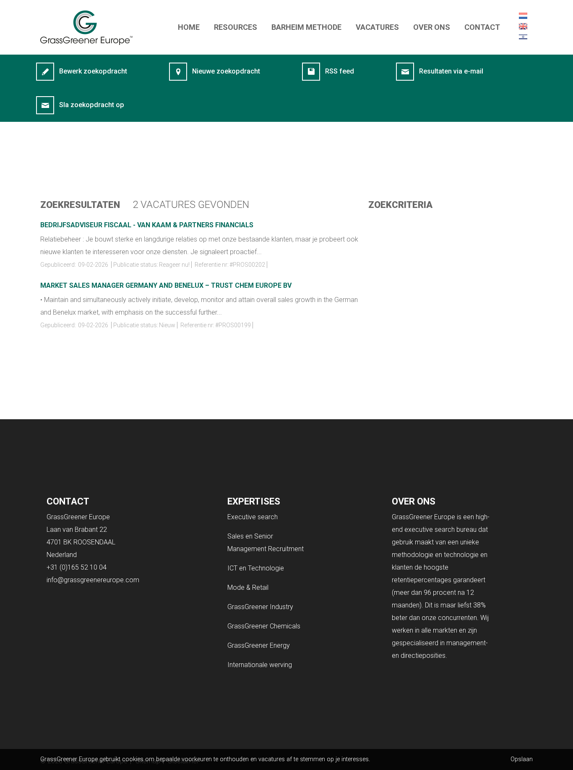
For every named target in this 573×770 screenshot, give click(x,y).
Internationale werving (259, 665)
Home (189, 27)
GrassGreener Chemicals (263, 626)
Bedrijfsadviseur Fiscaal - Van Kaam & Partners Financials (146, 225)
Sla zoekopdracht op (91, 105)
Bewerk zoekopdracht (93, 71)
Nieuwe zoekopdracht (226, 71)
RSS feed (339, 71)
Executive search (252, 517)
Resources (235, 27)
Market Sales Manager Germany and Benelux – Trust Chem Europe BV (166, 285)
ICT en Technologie (255, 568)
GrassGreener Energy (258, 645)
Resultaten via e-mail (451, 71)
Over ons (431, 27)
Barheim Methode (306, 27)
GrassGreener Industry (260, 607)
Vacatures (377, 27)
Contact (482, 27)
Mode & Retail (247, 587)
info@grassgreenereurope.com (93, 580)
